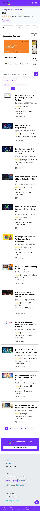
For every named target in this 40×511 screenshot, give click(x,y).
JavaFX (28, 27)
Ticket (23, 481)
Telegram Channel (14, 501)
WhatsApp (11, 485)
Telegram (22, 485)
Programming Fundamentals (13, 10)
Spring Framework (8, 27)
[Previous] (32, 34)
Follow (7, 20)
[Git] (8, 3)
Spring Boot (19, 27)
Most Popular (14, 85)
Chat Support (12, 481)
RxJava (34, 27)
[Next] (35, 34)
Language (11, 466)
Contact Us (9, 463)
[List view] (13, 88)
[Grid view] (9, 88)
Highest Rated (23, 85)
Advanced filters (10, 80)
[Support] (36, 502)
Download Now (21, 447)
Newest (7, 85)
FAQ (7, 460)
